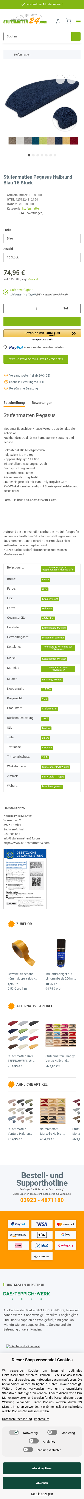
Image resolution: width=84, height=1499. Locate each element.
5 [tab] (46, 155)
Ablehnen (42, 1483)
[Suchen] (76, 36)
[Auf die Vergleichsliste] (60, 79)
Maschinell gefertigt (53, 637)
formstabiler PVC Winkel (55, 767)
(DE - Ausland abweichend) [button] (51, 294)
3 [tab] (37, 155)
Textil (45, 718)
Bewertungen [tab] (42, 403)
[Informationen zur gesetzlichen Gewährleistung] (25, 878)
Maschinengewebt (52, 786)
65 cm (45, 579)
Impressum (41, 1419)
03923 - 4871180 (42, 1200)
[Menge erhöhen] (75, 308)
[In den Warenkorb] (6, 67)
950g (44, 699)
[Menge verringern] (8, 308)
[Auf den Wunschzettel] (71, 79)
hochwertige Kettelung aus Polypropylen (58, 648)
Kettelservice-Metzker (54, 628)
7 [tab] (55, 155)
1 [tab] (29, 155)
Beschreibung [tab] (14, 403)
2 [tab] (33, 155)
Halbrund (47, 608)
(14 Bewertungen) (31, 213)
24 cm (45, 738)
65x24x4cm (48, 618)
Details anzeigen (42, 1494)
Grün (44, 589)
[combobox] (42, 238)
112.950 (46, 689)
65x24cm (47, 747)
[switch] (14, 1432)
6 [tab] (50, 155)
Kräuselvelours (50, 599)
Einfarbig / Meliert (52, 679)
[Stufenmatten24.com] (25, 18)
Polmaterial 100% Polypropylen (58, 668)
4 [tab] (42, 155)
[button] (58, 21)
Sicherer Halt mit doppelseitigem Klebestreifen (58, 568)
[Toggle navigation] (77, 21)
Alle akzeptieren (42, 1468)
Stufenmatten (31, 208)
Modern (46, 728)
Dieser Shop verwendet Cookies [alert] (42, 1359)
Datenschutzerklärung (17, 1419)
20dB (45, 757)
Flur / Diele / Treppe (53, 776)
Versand (33, 279)
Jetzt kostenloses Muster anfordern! (36, 359)
